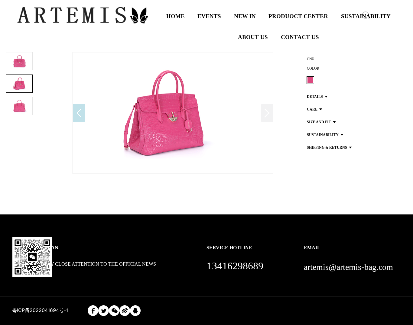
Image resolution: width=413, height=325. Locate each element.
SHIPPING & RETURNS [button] (327, 147)
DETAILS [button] (315, 97)
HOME (175, 16)
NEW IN (245, 16)
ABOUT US (253, 37)
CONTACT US (300, 37)
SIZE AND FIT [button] (319, 122)
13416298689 (235, 265)
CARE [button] (312, 109)
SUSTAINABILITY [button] (323, 135)
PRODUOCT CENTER (298, 16)
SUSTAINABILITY (366, 16)
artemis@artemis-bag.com (348, 267)
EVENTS (209, 16)
